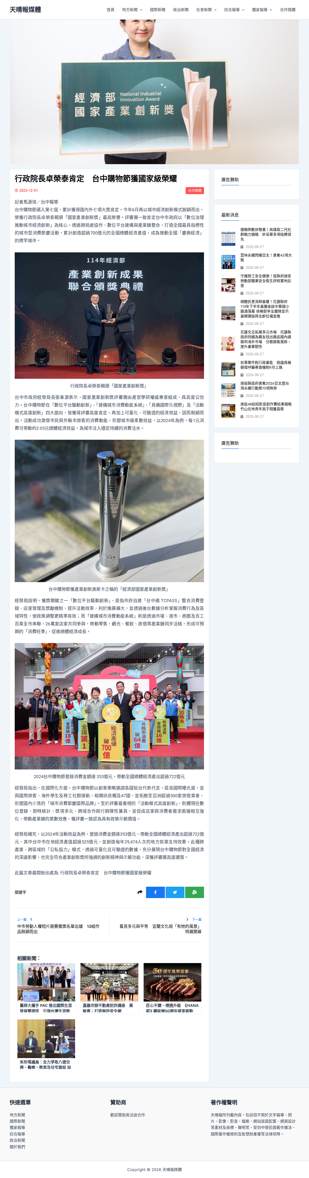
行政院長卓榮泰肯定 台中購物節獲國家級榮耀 (105, 872)
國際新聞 (157, 9)
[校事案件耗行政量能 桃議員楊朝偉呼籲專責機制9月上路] (228, 369)
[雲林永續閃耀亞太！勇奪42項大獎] (228, 262)
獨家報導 (259, 9)
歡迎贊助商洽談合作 (127, 1114)
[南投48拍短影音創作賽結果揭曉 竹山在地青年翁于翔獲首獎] (228, 411)
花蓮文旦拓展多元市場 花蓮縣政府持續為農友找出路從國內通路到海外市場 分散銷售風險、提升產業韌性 (265, 339)
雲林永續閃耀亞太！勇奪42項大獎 (266, 258)
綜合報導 (232, 9)
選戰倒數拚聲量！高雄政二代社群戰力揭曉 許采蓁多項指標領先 (265, 234)
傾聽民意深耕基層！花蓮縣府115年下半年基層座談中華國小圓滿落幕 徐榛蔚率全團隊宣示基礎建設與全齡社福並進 (264, 309)
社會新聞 (204, 9)
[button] (140, 9)
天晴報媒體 (25, 9)
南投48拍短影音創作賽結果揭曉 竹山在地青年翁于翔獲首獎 (267, 407)
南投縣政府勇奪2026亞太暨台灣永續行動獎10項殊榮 (264, 386)
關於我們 (17, 1146)
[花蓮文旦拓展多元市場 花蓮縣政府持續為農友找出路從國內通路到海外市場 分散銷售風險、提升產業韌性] (228, 344)
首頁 (110, 9)
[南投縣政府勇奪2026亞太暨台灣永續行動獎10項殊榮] (228, 390)
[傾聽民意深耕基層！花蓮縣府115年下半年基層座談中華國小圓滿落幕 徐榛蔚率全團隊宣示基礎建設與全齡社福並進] (228, 313)
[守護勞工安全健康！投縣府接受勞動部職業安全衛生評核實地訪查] (228, 285)
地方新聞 (130, 9)
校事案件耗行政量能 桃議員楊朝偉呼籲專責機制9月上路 (265, 365)
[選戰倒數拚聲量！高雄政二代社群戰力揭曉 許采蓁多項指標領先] (228, 239)
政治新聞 (181, 9)
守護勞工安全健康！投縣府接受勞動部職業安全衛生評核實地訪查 (265, 280)
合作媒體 (287, 9)
